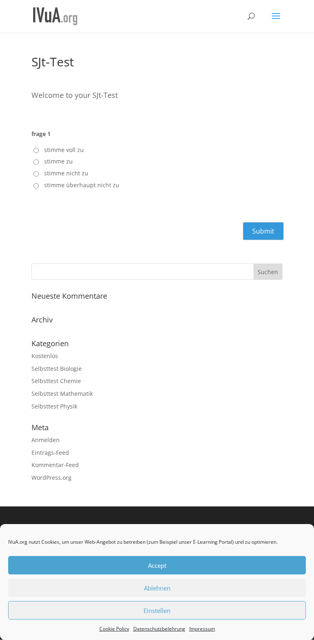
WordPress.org (51, 477)
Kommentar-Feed (55, 465)
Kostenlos (44, 356)
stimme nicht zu (66, 173)
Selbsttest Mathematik (62, 393)
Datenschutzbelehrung (159, 628)
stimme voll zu (64, 150)
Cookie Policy (114, 628)
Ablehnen (157, 588)
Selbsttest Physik (54, 406)
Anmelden (45, 440)
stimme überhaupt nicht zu (81, 185)
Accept (157, 565)
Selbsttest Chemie (56, 381)
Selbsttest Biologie (56, 368)
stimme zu (58, 161)
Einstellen (157, 610)
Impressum (202, 628)
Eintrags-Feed (50, 452)
